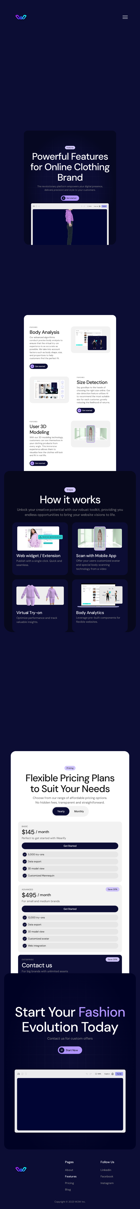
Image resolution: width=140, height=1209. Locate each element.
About (69, 1170)
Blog (68, 1189)
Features (70, 1176)
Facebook (107, 1176)
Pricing (69, 1183)
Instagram (107, 1183)
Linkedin (106, 1170)
